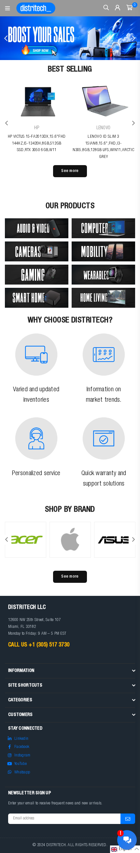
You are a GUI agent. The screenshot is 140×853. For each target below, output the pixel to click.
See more (69, 171)
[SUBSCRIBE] (127, 819)
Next (133, 38)
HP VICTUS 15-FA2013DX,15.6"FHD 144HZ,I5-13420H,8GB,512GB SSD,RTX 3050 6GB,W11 (36, 144)
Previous (6, 38)
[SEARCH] (106, 8)
